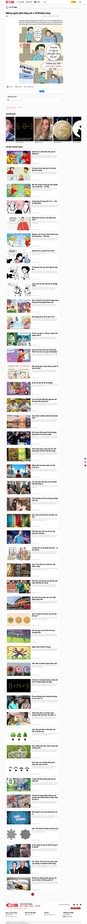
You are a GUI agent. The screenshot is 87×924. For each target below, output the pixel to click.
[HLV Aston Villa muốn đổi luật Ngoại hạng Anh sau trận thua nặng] (19, 438)
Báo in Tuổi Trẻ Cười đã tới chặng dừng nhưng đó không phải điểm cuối (45, 301)
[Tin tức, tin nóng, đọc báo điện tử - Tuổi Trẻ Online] (22, 906)
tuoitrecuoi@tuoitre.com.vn (51, 914)
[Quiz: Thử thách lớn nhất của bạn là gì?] (19, 834)
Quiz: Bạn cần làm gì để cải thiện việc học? (44, 516)
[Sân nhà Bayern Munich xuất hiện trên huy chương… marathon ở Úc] (62, 129)
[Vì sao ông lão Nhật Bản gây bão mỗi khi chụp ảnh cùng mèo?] (19, 405)
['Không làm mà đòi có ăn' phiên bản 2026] (19, 223)
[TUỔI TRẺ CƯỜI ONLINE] (12, 905)
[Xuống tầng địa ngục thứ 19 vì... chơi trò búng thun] (19, 207)
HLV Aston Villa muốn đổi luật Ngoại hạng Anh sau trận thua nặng (44, 433)
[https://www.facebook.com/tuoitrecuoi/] (74, 904)
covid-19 (11, 86)
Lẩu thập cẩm (20, 142)
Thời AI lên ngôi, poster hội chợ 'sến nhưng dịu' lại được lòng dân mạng (44, 450)
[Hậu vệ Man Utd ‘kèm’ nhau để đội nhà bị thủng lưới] (19, 751)
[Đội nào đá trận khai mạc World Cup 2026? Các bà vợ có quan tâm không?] (19, 355)
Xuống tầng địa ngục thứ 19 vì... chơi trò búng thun (44, 202)
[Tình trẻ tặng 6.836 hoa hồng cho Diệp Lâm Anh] (19, 504)
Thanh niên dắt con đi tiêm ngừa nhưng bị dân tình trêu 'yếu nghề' (43, 714)
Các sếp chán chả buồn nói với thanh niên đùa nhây (44, 483)
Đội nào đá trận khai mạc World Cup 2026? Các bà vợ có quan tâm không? (44, 351)
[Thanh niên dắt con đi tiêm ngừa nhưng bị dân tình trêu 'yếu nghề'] (19, 718)
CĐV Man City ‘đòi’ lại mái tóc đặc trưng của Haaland (43, 532)
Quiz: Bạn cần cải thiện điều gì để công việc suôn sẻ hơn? (43, 763)
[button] (44, 2)
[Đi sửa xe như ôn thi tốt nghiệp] (19, 388)
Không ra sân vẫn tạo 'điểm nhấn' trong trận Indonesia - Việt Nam (45, 235)
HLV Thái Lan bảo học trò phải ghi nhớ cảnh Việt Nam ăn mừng (45, 582)
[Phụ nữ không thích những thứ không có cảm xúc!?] (19, 702)
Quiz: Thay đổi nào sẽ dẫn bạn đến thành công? (43, 565)
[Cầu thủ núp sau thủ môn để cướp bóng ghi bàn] (19, 636)
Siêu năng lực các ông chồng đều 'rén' (45, 812)
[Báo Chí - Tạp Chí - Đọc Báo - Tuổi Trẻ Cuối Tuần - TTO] (26, 906)
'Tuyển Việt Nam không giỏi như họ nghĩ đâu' (44, 780)
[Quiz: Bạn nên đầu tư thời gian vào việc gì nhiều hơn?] (19, 735)
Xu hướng (21, 2)
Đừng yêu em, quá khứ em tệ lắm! (43, 251)
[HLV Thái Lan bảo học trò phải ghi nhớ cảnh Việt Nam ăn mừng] (19, 586)
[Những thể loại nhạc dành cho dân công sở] (19, 471)
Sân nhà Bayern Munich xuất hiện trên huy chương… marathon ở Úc (61, 139)
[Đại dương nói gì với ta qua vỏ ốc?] (19, 322)
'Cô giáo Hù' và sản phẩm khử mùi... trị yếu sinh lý (45, 549)
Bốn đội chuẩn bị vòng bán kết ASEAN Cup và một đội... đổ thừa (45, 186)
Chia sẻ (42, 91)
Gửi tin (74, 2)
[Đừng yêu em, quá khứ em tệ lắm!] (19, 256)
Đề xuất (38, 2)
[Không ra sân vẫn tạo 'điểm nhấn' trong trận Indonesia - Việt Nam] (19, 240)
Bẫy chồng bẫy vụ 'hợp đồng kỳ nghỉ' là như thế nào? (45, 367)
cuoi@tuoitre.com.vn (30, 914)
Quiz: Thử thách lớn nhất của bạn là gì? (45, 829)
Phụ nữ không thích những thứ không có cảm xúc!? (44, 697)
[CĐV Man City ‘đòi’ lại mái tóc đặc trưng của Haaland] (19, 537)
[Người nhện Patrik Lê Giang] (19, 652)
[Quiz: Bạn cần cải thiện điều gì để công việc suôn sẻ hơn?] (19, 768)
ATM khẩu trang (30, 86)
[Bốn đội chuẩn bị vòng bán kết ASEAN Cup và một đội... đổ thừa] (19, 190)
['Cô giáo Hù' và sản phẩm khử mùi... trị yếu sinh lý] (19, 553)
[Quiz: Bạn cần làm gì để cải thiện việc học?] (19, 520)
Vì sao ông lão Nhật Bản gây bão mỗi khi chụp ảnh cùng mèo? (44, 400)
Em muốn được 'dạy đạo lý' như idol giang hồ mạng (44, 169)
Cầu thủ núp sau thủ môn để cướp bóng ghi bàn (43, 631)
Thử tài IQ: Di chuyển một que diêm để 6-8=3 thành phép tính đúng (24, 139)
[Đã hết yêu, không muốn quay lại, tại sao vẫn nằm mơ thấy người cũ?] (19, 884)
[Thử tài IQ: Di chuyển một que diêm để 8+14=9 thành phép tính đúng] (19, 685)
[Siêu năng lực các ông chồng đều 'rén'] (19, 817)
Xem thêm (8, 109)
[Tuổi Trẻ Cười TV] (77, 904)
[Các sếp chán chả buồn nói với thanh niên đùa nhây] (19, 487)
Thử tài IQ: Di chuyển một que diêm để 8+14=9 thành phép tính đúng (45, 681)
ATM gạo (20, 86)
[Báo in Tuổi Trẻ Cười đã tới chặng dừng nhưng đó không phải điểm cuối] (19, 306)
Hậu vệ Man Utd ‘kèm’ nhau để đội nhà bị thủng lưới (45, 747)
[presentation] (5, 129)
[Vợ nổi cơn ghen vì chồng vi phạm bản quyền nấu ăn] (19, 339)
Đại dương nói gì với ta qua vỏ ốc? (43, 317)
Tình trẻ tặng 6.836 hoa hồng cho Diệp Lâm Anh (45, 499)
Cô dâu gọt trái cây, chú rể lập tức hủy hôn (44, 268)
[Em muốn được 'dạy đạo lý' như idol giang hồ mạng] (19, 174)
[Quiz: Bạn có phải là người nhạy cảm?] (19, 669)
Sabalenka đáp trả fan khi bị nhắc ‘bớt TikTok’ (42, 139)
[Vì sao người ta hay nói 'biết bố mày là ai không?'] (19, 851)
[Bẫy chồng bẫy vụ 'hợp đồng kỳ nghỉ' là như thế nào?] (19, 372)
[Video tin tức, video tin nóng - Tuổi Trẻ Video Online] (32, 906)
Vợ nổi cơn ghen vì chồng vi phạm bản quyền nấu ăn (45, 334)
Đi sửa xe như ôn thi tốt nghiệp (42, 383)
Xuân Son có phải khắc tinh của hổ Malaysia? (43, 153)
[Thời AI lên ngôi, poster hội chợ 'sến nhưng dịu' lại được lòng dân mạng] (19, 454)
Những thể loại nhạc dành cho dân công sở (43, 466)
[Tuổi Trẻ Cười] (80, 904)
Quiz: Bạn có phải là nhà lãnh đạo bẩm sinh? (45, 417)
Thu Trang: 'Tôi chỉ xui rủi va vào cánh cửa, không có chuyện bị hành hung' (44, 862)
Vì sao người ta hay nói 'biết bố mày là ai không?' (45, 846)
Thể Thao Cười (39, 142)
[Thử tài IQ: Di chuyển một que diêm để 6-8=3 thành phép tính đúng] (24, 129)
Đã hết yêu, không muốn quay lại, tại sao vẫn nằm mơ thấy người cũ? (44, 879)
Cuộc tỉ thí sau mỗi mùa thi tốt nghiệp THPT (44, 285)
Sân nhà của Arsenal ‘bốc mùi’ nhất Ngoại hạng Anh (44, 598)
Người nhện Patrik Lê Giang (41, 647)
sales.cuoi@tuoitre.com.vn (12, 916)
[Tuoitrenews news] (37, 905)
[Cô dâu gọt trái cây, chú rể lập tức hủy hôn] (19, 273)
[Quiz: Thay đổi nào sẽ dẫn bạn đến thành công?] (19, 570)
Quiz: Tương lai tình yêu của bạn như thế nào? (44, 615)
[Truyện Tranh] (43, 8)
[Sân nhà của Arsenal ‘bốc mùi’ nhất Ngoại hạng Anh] (19, 603)
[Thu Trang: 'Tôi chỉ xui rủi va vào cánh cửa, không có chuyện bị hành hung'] (19, 867)
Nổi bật (30, 2)
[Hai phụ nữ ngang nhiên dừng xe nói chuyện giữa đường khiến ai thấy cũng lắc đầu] (19, 801)
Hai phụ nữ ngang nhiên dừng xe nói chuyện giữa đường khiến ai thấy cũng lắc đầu (45, 797)
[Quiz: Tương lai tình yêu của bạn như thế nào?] (19, 619)
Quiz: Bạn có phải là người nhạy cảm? (44, 663)
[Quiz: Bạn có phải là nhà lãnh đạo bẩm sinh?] (19, 421)
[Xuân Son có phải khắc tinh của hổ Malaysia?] (19, 157)
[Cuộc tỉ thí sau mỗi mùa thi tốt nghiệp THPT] (19, 289)
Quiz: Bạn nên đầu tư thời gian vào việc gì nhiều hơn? (43, 730)
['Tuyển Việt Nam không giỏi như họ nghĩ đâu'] (19, 784)
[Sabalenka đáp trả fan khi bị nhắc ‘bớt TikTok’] (43, 129)
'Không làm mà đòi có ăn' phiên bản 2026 (44, 219)
